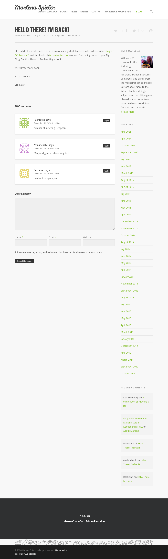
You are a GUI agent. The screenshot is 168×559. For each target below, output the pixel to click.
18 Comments (74, 35)
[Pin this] (150, 30)
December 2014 (129, 221)
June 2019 (126, 166)
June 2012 (126, 352)
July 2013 (125, 304)
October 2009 (128, 373)
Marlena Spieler (35, 7)
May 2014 (126, 263)
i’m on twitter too (58, 55)
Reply (106, 120)
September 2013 (129, 290)
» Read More (127, 111)
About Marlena (47, 11)
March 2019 (127, 173)
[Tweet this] (134, 30)
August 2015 (127, 186)
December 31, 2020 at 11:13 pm (47, 123)
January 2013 (128, 338)
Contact (97, 11)
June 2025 (126, 131)
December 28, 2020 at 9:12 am (47, 148)
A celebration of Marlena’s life (136, 401)
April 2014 (126, 269)
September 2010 (129, 366)
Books (64, 11)
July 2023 (125, 159)
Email (52, 237)
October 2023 (128, 145)
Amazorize (30, 553)
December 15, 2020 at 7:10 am (47, 173)
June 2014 (126, 256)
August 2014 (127, 242)
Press (74, 11)
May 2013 (126, 318)
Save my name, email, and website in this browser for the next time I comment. (61, 252)
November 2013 (129, 283)
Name (19, 237)
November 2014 (129, 228)
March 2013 (127, 332)
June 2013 (126, 311)
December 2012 (129, 345)
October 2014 (128, 235)
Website (87, 237)
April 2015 (126, 214)
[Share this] (126, 30)
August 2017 (127, 180)
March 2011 (127, 359)
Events (84, 11)
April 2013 (126, 325)
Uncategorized (58, 35)
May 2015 (126, 207)
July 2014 (125, 249)
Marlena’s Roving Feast (119, 11)
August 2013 (127, 297)
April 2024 (126, 138)
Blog (139, 11)
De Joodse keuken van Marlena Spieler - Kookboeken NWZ (135, 422)
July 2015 (125, 193)
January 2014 (128, 276)
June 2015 (126, 200)
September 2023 (129, 152)
